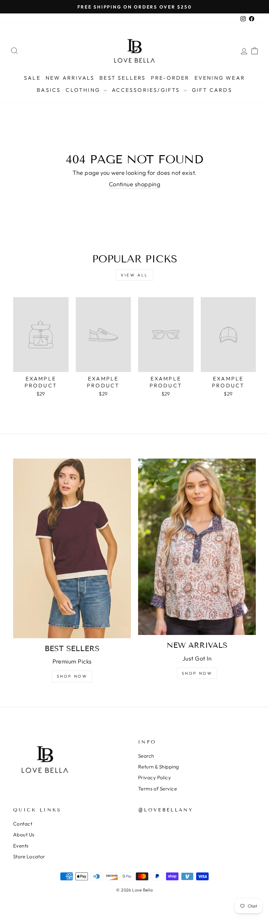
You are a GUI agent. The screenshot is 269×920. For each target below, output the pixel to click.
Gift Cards (212, 90)
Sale (32, 77)
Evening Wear (220, 77)
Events (21, 846)
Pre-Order (170, 77)
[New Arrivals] (197, 547)
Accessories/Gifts (147, 90)
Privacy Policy (154, 777)
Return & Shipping (158, 767)
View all (134, 275)
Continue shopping (134, 184)
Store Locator (29, 856)
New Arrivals (70, 77)
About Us (23, 834)
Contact (22, 824)
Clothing (84, 90)
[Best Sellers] (72, 548)
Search (146, 756)
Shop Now (72, 676)
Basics (49, 90)
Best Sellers (122, 77)
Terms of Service (157, 789)
